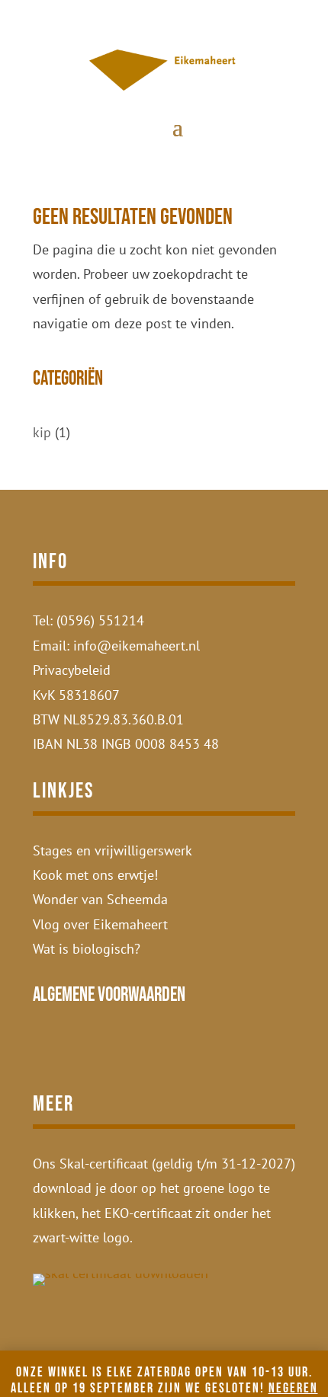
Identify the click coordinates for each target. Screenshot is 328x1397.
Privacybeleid (72, 670)
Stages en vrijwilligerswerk (112, 850)
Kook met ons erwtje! (95, 875)
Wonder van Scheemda (100, 899)
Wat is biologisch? (86, 948)
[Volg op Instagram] (46, 1050)
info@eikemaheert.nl (136, 645)
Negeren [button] (293, 1388)
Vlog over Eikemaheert (100, 924)
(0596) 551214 (100, 620)
